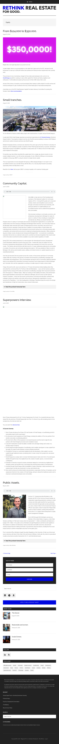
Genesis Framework (33, 738)
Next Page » (53, 553)
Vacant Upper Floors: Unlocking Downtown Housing (15, 695)
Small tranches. (12, 99)
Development (48, 665)
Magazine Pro (24, 738)
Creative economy (27, 665)
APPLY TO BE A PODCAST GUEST (29, 602)
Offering (48, 667)
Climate (14, 665)
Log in (46, 738)
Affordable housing (7, 665)
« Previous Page (6, 553)
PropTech (14, 670)
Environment (6, 667)
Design (42, 665)
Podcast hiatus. (6, 698)
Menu (30, 2)
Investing (38, 667)
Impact (33, 667)
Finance (16, 667)
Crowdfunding (36, 665)
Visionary (26, 670)
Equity (12, 667)
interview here (16, 425)
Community (20, 665)
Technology (20, 670)
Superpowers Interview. (17, 299)
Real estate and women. (20, 625)
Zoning (32, 670)
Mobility (43, 667)
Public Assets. (11, 482)
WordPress (41, 738)
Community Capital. (15, 183)
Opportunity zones (7, 670)
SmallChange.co (7, 78)
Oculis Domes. (17, 637)
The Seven (15, 613)
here (12, 169)
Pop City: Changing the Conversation (11, 701)
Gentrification (27, 667)
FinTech (21, 667)
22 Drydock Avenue (45, 137)
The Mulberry (6, 704)
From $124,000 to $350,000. (20, 31)
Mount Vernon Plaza (7, 707)
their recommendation (16, 91)
